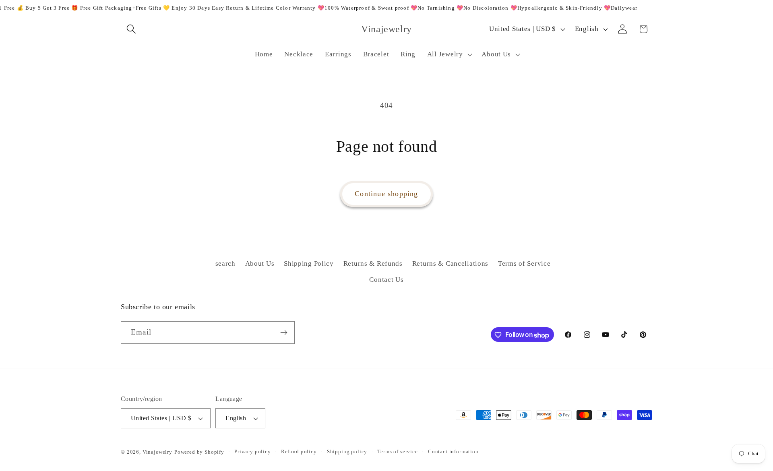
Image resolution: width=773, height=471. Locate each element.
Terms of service (397, 451)
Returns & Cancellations (450, 263)
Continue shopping (386, 194)
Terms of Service (524, 263)
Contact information (453, 451)
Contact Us (386, 279)
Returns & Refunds (373, 263)
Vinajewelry (157, 452)
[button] (131, 29)
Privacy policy (252, 451)
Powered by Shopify (199, 452)
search (225, 263)
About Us (260, 263)
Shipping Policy (309, 263)
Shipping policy (347, 451)
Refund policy (299, 451)
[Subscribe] (283, 332)
